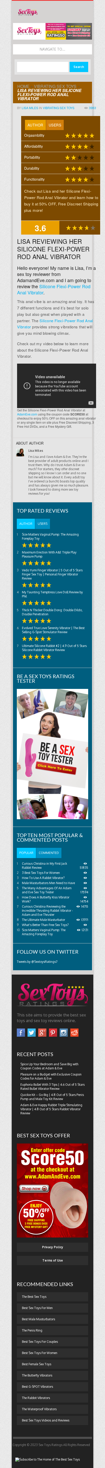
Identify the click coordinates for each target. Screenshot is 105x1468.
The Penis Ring (32, 1330)
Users (55, 125)
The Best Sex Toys (34, 1297)
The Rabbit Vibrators (36, 1398)
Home (23, 86)
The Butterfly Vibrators (37, 1375)
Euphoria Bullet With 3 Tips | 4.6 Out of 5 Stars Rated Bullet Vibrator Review (52, 1087)
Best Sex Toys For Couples (40, 1342)
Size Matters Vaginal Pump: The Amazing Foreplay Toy (43, 932)
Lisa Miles (30, 108)
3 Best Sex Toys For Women (41, 873)
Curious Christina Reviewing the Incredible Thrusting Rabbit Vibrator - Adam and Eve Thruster (47, 911)
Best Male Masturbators (38, 1319)
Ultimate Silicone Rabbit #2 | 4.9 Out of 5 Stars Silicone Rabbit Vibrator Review (54, 648)
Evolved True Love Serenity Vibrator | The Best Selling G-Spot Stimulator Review (53, 630)
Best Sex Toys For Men (37, 1308)
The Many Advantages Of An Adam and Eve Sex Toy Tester (46, 890)
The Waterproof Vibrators (39, 1409)
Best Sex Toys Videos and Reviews (45, 1420)
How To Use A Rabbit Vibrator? (43, 878)
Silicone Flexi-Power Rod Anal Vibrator (53, 289)
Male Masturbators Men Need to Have (48, 883)
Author (35, 125)
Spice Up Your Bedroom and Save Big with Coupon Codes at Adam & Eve (49, 1066)
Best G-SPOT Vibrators (37, 1387)
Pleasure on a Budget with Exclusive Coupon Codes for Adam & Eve (51, 1076)
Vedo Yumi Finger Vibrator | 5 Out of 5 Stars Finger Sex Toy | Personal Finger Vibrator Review (52, 574)
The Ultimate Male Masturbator (43, 920)
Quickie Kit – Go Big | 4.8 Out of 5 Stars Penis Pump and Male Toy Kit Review (52, 1097)
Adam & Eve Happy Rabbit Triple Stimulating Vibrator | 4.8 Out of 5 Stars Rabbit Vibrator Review (51, 1109)
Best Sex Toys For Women (39, 1353)
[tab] (35, 125)
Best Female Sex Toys (36, 1364)
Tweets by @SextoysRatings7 (37, 962)
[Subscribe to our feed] (47, 1459)
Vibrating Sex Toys (55, 86)
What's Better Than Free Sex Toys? (45, 925)
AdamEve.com (27, 414)
